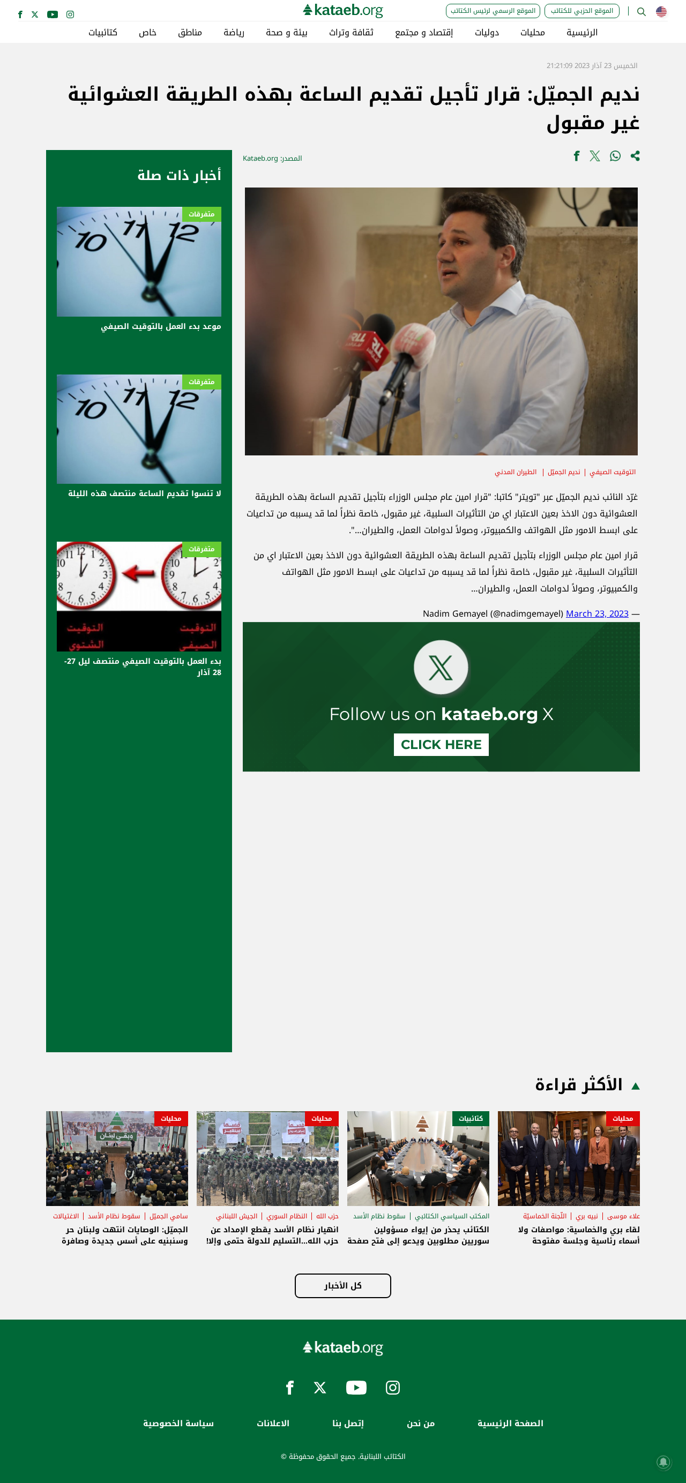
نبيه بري (587, 1216)
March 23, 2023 (597, 613)
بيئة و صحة (287, 33)
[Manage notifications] (663, 1462)
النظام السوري (286, 1216)
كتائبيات (102, 33)
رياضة (233, 33)
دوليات (487, 33)
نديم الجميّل (564, 472)
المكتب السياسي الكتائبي (452, 1216)
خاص (147, 33)
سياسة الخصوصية (178, 1424)
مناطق (190, 33)
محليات (532, 33)
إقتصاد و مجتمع (424, 33)
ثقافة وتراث (351, 33)
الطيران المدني (517, 472)
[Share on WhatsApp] (615, 158)
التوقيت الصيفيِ (613, 472)
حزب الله (327, 1216)
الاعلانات (273, 1424)
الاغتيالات (66, 1216)
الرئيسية (582, 33)
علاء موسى (623, 1216)
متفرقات (202, 214)
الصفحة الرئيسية (510, 1424)
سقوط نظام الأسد (379, 1216)
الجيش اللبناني (236, 1216)
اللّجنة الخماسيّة (544, 1216)
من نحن (421, 1424)
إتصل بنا (348, 1424)
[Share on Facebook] (576, 158)
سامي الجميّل (169, 1216)
